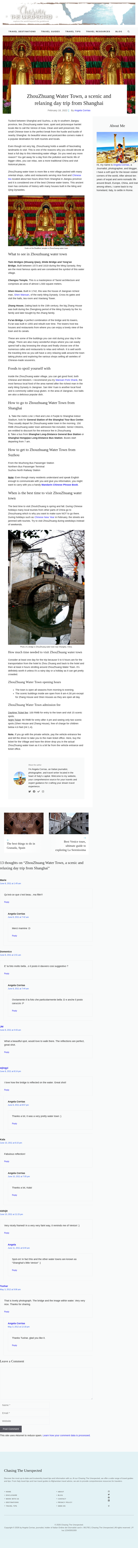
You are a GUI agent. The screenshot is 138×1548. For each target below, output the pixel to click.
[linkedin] (109, 1500)
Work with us (12, 1499)
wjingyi (4, 1068)
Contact (62, 1499)
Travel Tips (73, 31)
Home (8, 1492)
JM (1, 1026)
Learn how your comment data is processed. (66, 1435)
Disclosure (11, 1495)
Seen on (62, 1506)
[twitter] (109, 1494)
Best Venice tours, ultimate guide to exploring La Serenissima (70, 846)
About (61, 1492)
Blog (118, 31)
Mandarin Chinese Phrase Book (60, 484)
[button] (128, 31)
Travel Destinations (22, 31)
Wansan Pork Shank (66, 380)
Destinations (12, 1502)
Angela (12, 1244)
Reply (6, 902)
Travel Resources (98, 31)
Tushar (4, 1286)
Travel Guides (50, 31)
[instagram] (109, 1491)
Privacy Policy (65, 1502)
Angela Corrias (82, 110)
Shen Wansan (21, 294)
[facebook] (109, 1497)
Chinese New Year (44, 517)
